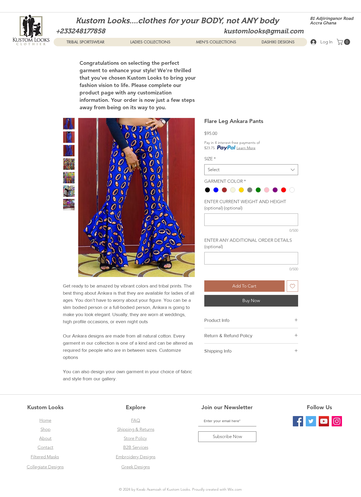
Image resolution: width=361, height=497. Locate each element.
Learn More (246, 147)
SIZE (210, 158)
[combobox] (251, 169)
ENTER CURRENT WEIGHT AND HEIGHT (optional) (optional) (245, 205)
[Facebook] (298, 421)
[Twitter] (311, 421)
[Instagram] (337, 421)
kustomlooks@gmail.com (264, 31)
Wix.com (235, 489)
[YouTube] (324, 421)
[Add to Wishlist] (292, 286)
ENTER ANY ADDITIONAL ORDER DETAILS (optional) (248, 243)
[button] (344, 42)
